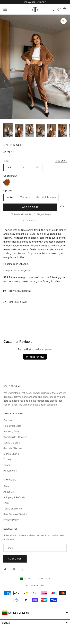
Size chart (61, 160)
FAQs (6, 502)
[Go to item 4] (41, 130)
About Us (8, 491)
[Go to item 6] (62, 130)
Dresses (7, 420)
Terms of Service (12, 508)
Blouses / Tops (11, 431)
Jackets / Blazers (12, 448)
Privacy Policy (11, 519)
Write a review (35, 356)
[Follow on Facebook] (5, 569)
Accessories (9, 470)
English (43, 578)
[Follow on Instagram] (14, 569)
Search (7, 486)
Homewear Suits (12, 425)
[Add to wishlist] (62, 207)
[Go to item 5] (51, 130)
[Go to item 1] (8, 130)
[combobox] (35, 612)
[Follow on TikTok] (22, 569)
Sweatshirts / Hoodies (15, 437)
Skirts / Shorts (11, 453)
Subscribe (15, 558)
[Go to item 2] (19, 130)
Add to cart (30, 207)
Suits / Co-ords (11, 442)
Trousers (8, 459)
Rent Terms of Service (15, 514)
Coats (6, 464)
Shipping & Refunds (14, 497)
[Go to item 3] (30, 130)
